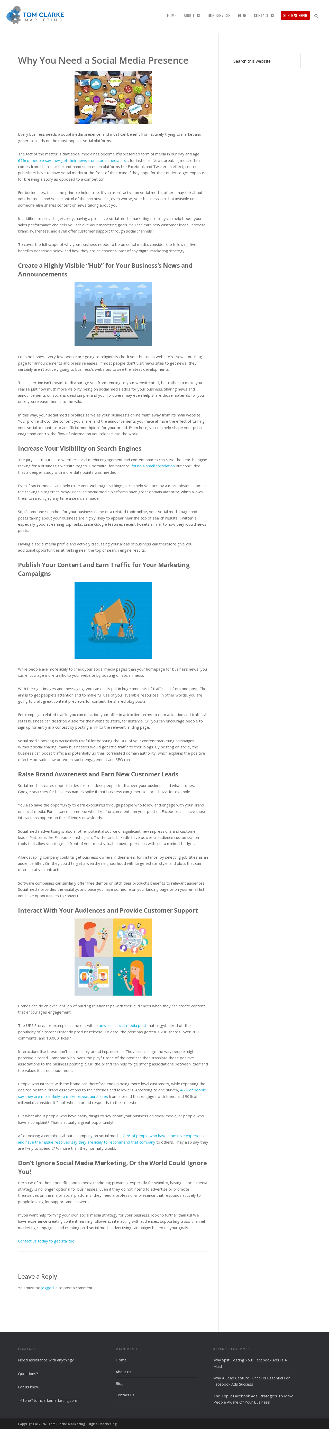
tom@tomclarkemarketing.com (50, 1400)
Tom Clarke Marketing (51, 15)
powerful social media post (122, 1025)
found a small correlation (153, 465)
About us (123, 1371)
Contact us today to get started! (46, 1241)
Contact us (125, 1394)
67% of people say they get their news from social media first (73, 160)
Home (121, 1359)
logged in (49, 1287)
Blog (120, 1383)
